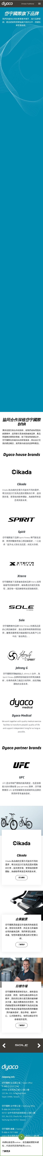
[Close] (21, 1137)
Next (39, 1045)
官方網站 (21, 877)
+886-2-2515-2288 (10, 1086)
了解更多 (21, 944)
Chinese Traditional (27, 4)
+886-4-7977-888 (10, 1132)
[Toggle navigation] (39, 4)
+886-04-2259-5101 (11, 1109)
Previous (3, 1045)
